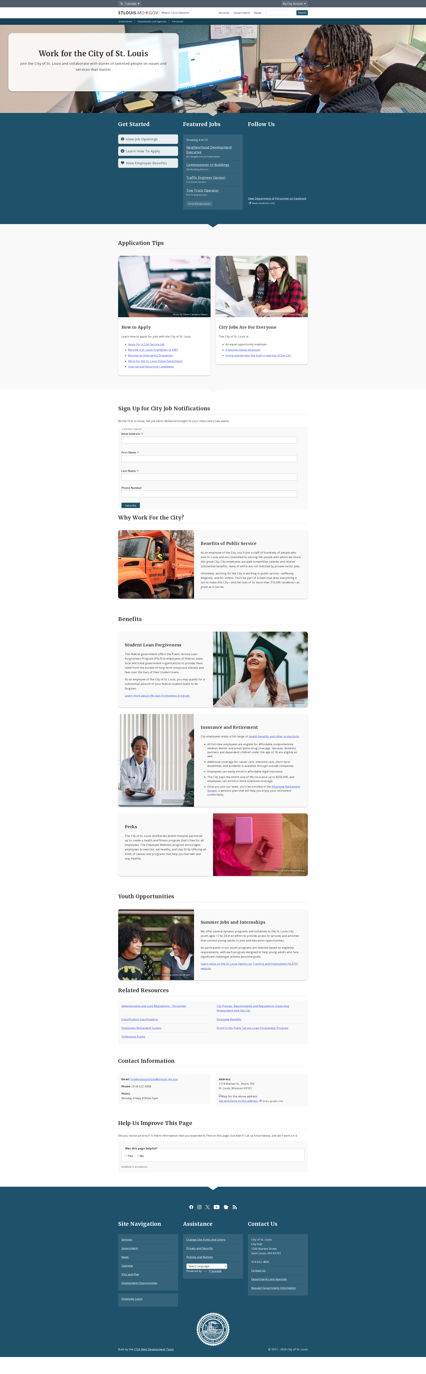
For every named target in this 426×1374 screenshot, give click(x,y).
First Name (130, 452)
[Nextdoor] (226, 1207)
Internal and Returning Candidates (151, 366)
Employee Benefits (229, 1019)
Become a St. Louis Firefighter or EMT (153, 350)
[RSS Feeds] (235, 1207)
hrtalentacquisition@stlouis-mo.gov (154, 1079)
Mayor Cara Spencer (175, 12)
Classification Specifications (139, 1019)
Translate (215, 1271)
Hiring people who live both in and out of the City (258, 355)
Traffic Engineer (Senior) (205, 177)
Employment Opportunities (139, 1283)
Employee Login (132, 1299)
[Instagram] (199, 1207)
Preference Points (133, 1036)
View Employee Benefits (146, 163)
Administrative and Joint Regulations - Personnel (153, 1006)
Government (242, 13)
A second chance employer (242, 350)
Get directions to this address (238, 1101)
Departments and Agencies (152, 21)
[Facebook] (191, 1207)
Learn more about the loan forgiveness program (157, 695)
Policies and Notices (199, 1257)
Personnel (177, 21)
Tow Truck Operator (202, 190)
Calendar (127, 1266)
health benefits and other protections (274, 736)
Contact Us (258, 1270)
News (258, 13)
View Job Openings (142, 139)
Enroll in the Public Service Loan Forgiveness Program (252, 1028)
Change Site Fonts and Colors (205, 1239)
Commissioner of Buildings (207, 165)
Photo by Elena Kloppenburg (289, 870)
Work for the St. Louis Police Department (155, 361)
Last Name (130, 470)
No (142, 1156)
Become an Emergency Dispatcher (150, 355)
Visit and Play (130, 1274)
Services (224, 13)
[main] (213, 603)
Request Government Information (273, 1288)
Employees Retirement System (141, 1028)
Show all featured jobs (199, 203)
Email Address (132, 433)
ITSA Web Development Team (154, 1349)
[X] (208, 1207)
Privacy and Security (199, 1248)
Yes (130, 1156)
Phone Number (131, 488)
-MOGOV (138, 12)
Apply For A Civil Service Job (146, 344)
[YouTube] (216, 1207)
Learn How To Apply (143, 151)
